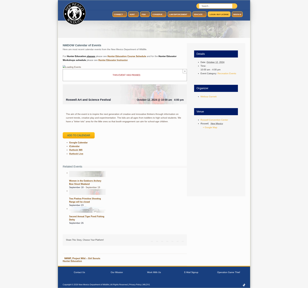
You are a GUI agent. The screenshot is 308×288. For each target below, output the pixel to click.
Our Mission (117, 272)
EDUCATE (198, 14)
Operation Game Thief (228, 272)
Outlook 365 (75, 150)
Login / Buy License (219, 14)
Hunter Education (72, 261)
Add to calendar (78, 135)
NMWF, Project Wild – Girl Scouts (82, 258)
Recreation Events (227, 73)
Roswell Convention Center (214, 120)
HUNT (132, 14)
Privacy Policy (135, 285)
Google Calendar (78, 142)
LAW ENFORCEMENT (178, 14)
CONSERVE (157, 14)
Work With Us (154, 272)
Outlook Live (76, 153)
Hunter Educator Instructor (113, 60)
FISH (144, 14)
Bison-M (237, 14)
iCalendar (74, 146)
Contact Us (79, 272)
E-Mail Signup (191, 272)
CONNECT (118, 14)
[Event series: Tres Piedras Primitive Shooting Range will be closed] (85, 205)
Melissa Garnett (209, 96)
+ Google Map (210, 127)
